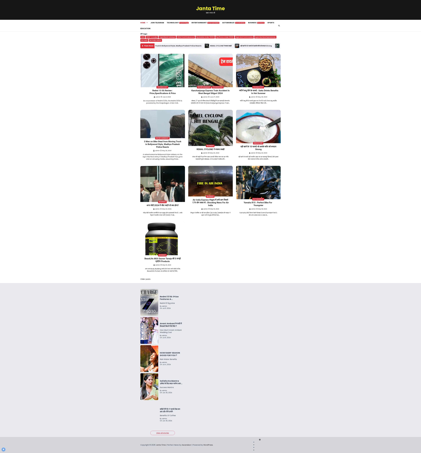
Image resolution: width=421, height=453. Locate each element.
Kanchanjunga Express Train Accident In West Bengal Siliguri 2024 (210, 92)
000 (142, 37)
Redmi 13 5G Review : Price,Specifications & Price (250, 46)
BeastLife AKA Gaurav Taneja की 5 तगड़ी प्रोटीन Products (162, 260)
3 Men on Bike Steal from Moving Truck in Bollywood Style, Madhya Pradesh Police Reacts (162, 144)
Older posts (145, 279)
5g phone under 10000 (225, 37)
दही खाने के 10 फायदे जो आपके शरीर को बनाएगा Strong (206, 46)
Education (145, 28)
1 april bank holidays (167, 37)
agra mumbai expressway (265, 37)
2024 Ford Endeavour (185, 37)
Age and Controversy (244, 37)
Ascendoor (186, 445)
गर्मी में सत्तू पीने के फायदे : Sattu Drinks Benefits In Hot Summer (258, 92)
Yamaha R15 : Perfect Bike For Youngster (258, 204)
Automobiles (233, 23)
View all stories (162, 433)
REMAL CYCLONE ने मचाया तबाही (171, 46)
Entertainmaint (205, 23)
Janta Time (210, 8)
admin (158, 97)
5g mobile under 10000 (205, 37)
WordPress (208, 445)
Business (256, 23)
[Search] (279, 25)
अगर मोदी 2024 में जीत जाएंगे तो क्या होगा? (163, 205)
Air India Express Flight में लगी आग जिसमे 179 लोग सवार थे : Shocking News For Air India (210, 203)
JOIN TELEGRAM (157, 23)
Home (142, 23)
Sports (270, 23)
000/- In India (151, 37)
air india (144, 40)
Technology (177, 23)
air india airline (155, 40)
